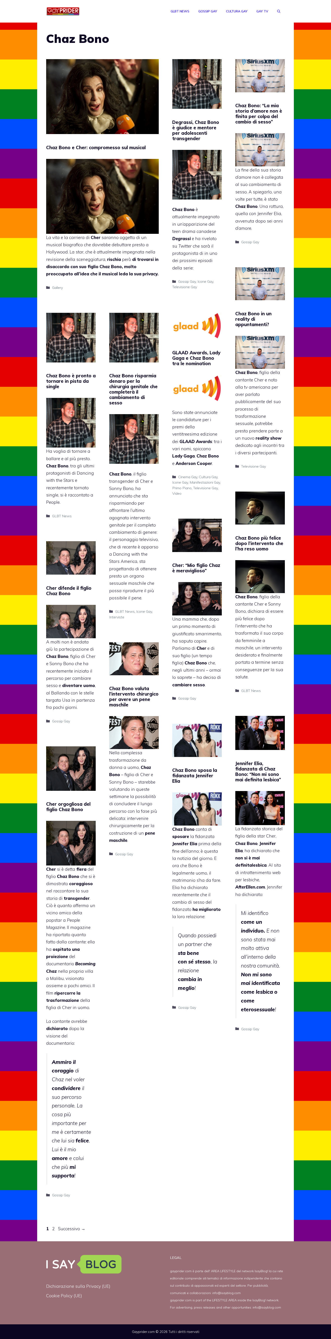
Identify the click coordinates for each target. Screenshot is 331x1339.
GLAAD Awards (195, 441)
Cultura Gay (236, 11)
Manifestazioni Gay (205, 482)
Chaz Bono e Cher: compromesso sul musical (96, 147)
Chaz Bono (110, 266)
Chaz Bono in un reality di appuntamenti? (253, 319)
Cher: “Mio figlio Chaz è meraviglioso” (196, 567)
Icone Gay (205, 281)
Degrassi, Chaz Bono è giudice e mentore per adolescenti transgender (195, 130)
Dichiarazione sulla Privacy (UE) (78, 1286)
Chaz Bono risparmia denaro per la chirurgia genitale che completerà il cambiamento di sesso (133, 389)
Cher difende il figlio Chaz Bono (68, 590)
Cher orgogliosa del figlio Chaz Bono (68, 806)
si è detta (71, 869)
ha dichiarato (258, 850)
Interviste (116, 617)
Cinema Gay (187, 477)
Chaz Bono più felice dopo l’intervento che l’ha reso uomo (259, 543)
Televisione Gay (184, 287)
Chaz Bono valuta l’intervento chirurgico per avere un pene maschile (134, 697)
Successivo (71, 1228)
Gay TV (262, 11)
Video (176, 493)
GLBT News (180, 11)
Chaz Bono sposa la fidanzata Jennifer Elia (194, 775)
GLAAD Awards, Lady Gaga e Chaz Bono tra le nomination (196, 358)
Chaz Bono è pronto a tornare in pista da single (71, 381)
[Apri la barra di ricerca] (279, 11)
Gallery (57, 287)
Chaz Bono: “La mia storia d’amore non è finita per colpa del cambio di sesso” (258, 114)
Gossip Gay (207, 11)
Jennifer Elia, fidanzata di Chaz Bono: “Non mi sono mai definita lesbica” (258, 771)
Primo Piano (182, 488)
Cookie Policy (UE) (64, 1295)
